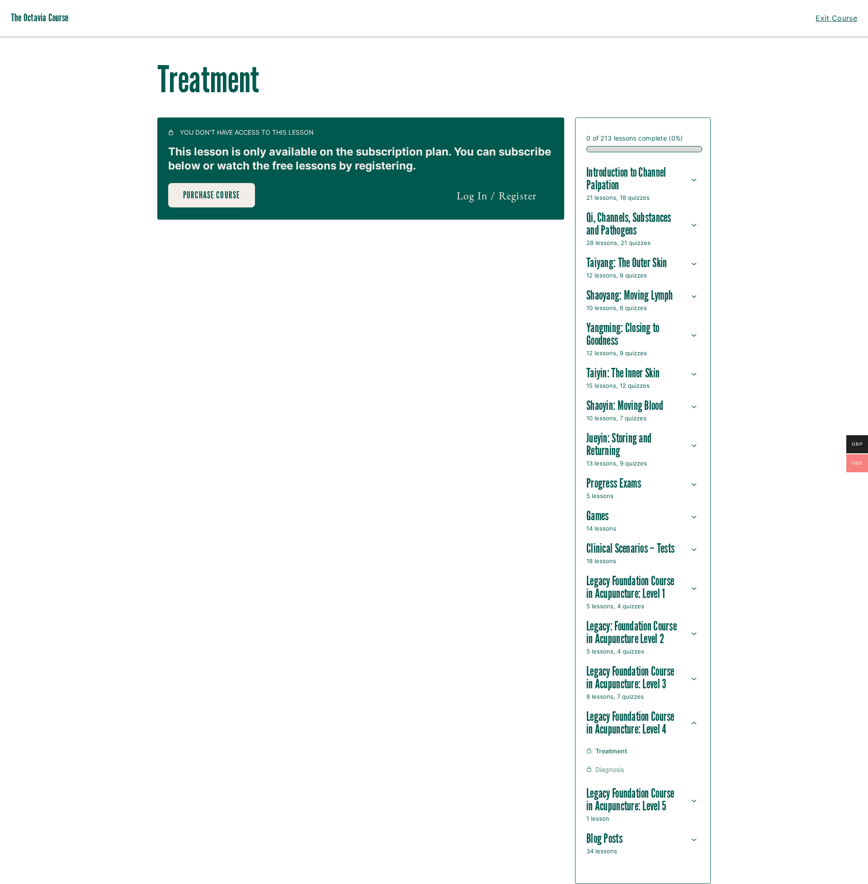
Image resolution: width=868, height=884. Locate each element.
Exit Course (836, 18)
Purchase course (211, 195)
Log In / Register (497, 195)
